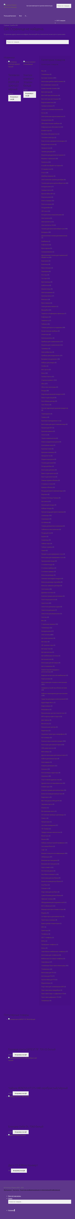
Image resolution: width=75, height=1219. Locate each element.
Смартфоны (45, 962)
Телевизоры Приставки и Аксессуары (53, 965)
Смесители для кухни (48, 610)
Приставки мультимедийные (50, 990)
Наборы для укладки (48, 362)
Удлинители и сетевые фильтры (51, 783)
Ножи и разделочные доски (50, 442)
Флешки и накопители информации (53, 853)
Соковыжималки (46, 252)
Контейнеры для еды (48, 401)
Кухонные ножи (46, 449)
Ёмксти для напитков (48, 477)
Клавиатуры (45, 787)
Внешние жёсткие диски (49, 864)
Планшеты (44, 888)
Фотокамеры (45, 737)
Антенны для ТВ (46, 976)
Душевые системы (47, 592)
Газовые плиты (46, 190)
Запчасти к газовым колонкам (51, 109)
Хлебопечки (45, 285)
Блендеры (44, 232)
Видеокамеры (45, 706)
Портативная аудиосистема (50, 780)
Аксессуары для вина (48, 470)
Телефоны (44, 934)
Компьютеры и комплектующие (51, 741)
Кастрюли (44, 501)
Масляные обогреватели (49, 134)
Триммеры (44, 348)
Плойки (43, 366)
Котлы (43, 113)
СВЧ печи (44, 211)
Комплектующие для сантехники (52, 596)
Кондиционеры (46, 120)
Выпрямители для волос (49, 359)
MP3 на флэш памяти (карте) (50, 716)
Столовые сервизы (47, 571)
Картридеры (45, 762)
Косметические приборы (49, 331)
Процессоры (45, 822)
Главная (6, 25)
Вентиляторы (45, 92)
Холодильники (46, 631)
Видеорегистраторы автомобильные (53, 675)
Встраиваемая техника (48, 85)
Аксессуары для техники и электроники (54, 682)
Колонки (44, 769)
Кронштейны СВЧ (47, 194)
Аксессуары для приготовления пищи (53, 424)
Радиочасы (44, 730)
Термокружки (45, 414)
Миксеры (44, 299)
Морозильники (46, 197)
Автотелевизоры (47, 666)
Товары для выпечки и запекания (52, 526)
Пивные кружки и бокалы (49, 480)
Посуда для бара (46, 466)
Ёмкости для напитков (48, 473)
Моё (20, 16)
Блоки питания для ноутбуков (51, 881)
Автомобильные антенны (49, 656)
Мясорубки (44, 310)
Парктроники (45, 679)
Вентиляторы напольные (49, 95)
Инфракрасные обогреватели (51, 127)
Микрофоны (45, 709)
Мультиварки (45, 303)
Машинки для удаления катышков (52, 155)
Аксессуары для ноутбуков (49, 878)
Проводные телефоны (48, 944)
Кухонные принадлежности (50, 421)
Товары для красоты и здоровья (51, 327)
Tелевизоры (45, 74)
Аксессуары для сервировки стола (52, 557)
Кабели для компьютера (49, 758)
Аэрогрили (44, 261)
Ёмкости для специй (47, 397)
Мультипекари (46, 268)
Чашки (43, 550)
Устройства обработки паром (51, 165)
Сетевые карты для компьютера (51, 916)
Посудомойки (45, 207)
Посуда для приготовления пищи (52, 491)
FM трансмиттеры (47, 645)
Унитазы (44, 617)
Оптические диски (47, 871)
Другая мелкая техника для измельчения (54, 236)
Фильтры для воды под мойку (50, 582)
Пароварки (45, 271)
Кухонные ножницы (47, 452)
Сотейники (45, 522)
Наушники (44, 776)
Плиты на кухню (46, 204)
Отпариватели (46, 169)
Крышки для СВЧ (46, 428)
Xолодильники (46, 186)
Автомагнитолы (46, 652)
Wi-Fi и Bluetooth (46, 906)
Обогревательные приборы (50, 123)
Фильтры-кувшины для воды (50, 585)
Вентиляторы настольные (50, 99)
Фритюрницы (45, 282)
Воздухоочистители (47, 144)
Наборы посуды (46, 508)
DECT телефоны (46, 937)
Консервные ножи (47, 445)
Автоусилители (46, 659)
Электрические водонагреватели (52, 116)
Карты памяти (46, 867)
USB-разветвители (47, 748)
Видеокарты (45, 797)
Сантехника (45, 589)
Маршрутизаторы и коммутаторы (52, 909)
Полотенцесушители (48, 599)
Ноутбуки (44, 885)
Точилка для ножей (47, 463)
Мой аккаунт (8, 1190)
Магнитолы (45, 723)
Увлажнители (45, 148)
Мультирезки (45, 248)
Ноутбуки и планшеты (48, 874)
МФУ (42, 927)
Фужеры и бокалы (47, 487)
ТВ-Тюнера (45, 829)
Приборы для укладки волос (50, 355)
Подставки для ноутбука (49, 892)
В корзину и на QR (14, 98)
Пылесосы (44, 162)
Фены (43, 373)
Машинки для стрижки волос (50, 345)
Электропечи (45, 218)
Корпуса (44, 808)
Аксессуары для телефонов (50, 955)
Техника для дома (47, 151)
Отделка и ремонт (47, 380)
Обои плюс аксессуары (48, 387)
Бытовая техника (47, 78)
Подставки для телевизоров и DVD (52, 986)
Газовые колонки (46, 106)
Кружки (43, 536)
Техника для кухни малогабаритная (52, 229)
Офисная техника (47, 899)
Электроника (45, 635)
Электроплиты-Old (47, 225)
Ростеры (44, 275)
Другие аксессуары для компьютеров (53, 755)
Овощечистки (45, 456)
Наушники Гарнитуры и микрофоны (53, 734)
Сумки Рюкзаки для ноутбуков (51, 895)
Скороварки (45, 519)
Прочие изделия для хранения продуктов (54, 408)
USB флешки (45, 857)
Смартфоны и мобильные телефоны (53, 951)
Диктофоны (45, 720)
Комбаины (44, 241)
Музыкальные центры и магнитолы (52, 713)
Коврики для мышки (47, 766)
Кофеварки (45, 317)
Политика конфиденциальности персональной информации (40, 1190)
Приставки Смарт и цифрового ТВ (52, 993)
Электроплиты (46, 222)
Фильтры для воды (47, 575)
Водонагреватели (47, 102)
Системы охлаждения (48, 825)
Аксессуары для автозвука (49, 663)
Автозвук (44, 642)
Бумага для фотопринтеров (50, 923)
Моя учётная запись (14, 1196)
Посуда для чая (46, 533)
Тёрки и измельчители (48, 438)
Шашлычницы (46, 289)
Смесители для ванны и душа (50, 607)
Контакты (16, 1190)
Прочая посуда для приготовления (52, 512)
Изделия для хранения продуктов (52, 394)
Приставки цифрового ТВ (49, 997)
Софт (43, 850)
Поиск (10, 1198)
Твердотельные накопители (50, 832)
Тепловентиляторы (47, 137)
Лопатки (44, 435)
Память (43, 818)
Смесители (44, 603)
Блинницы (44, 264)
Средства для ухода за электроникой (53, 699)
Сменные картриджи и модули (51, 578)
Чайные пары (45, 543)
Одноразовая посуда (48, 561)
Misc (42, 71)
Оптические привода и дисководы (52, 815)
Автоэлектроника (47, 638)
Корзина (11, 1210)
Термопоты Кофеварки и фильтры (52, 313)
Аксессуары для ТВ (47, 972)
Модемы (44, 913)
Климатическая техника (49, 88)
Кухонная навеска (47, 431)
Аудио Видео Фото (47, 702)
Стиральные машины (48, 624)
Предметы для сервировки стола (52, 554)
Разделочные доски (47, 459)
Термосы (44, 417)
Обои (43, 383)
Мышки (43, 839)
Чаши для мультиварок (48, 306)
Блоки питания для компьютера (51, 794)
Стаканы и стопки (47, 484)
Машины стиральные (48, 158)
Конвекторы (45, 130)
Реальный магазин (10, 16)
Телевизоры (45, 628)
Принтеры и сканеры (48, 920)
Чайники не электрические (50, 529)
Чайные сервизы (46, 547)
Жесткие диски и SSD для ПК (50, 801)
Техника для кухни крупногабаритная (53, 183)
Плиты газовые (46, 201)
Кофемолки (45, 245)
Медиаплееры (45, 983)
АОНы (43, 941)
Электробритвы (46, 352)
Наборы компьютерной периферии (53, 843)
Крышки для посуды (47, 505)
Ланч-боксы (45, 405)
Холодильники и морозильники (51, 215)
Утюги (43, 172)
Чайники (44, 324)
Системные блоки (47, 846)
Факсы (43, 948)
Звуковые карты (46, 804)
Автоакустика (45, 649)
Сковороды (45, 515)
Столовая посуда (46, 564)
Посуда (43, 390)
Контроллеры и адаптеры (49, 773)
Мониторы (44, 836)
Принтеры (44, 930)
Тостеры (44, 278)
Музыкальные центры (48, 727)
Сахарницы (45, 540)
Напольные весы (46, 338)
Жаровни (44, 494)
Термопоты (45, 320)
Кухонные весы (46, 296)
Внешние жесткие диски (49, 860)
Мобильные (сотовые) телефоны (52, 958)
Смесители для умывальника (50, 613)
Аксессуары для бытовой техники (52, 81)
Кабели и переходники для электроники (54, 693)
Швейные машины (47, 176)
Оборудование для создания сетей (52, 902)
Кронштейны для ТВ (48, 979)
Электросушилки (46, 292)
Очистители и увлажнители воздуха (53, 141)
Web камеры (45, 751)
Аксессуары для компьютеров (51, 744)
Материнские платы (48, 811)
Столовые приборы (47, 568)
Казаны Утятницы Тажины (49, 498)
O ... (26, 16)
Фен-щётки (45, 369)
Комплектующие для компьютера (52, 790)
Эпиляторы (45, 334)
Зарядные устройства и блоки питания (54, 688)
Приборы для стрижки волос (50, 341)
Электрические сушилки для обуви (52, 179)
